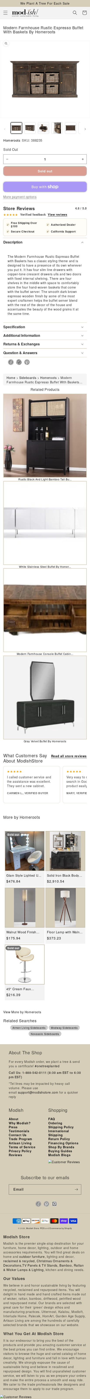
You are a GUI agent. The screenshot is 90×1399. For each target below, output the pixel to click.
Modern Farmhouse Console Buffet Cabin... (45, 654)
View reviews (57, 214)
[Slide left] (5, 129)
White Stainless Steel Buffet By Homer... (45, 566)
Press (13, 1127)
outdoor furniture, (32, 1256)
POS (42, 1228)
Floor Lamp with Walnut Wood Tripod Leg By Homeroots (64, 932)
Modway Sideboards (64, 1027)
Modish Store (32, 1228)
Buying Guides (60, 1151)
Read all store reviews (69, 756)
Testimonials (19, 1131)
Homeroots (11, 140)
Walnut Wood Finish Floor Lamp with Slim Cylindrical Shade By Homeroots (22, 932)
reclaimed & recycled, (19, 1261)
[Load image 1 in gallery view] (16, 128)
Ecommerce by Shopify (61, 1228)
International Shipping (58, 1133)
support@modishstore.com (38, 1092)
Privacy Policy (20, 1151)
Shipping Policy (61, 1127)
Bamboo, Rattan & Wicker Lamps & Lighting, (43, 1267)
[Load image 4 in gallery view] (57, 128)
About (14, 1119)
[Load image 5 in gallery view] (70, 128)
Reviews (15, 1155)
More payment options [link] (19, 197)
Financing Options (63, 1143)
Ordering (55, 1123)
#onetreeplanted (47, 1066)
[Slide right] (85, 129)
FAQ (51, 1119)
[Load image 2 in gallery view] (30, 128)
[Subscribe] (76, 1189)
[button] (5, 13)
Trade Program (20, 1139)
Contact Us (18, 1135)
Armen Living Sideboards (29, 1027)
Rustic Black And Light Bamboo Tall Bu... (45, 479)
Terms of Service (22, 1147)
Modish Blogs (59, 1155)
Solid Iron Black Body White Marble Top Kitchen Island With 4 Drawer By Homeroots (63, 875)
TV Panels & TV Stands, (40, 1265)
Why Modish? (20, 1123)
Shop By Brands (61, 1147)
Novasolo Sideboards (45, 1034)
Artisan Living (20, 1143)
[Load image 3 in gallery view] (43, 128)
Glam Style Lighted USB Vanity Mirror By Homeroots (24, 875)
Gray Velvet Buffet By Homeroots (45, 741)
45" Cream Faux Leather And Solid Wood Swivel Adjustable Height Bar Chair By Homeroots (24, 989)
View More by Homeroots (22, 1012)
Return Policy (59, 1139)
